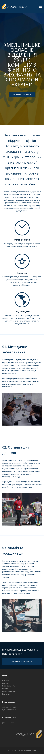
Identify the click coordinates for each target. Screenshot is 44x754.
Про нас (5, 683)
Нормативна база (9, 691)
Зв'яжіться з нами (21, 661)
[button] (40, 6)
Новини (5, 688)
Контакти (6, 694)
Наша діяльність (8, 686)
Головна (5, 680)
